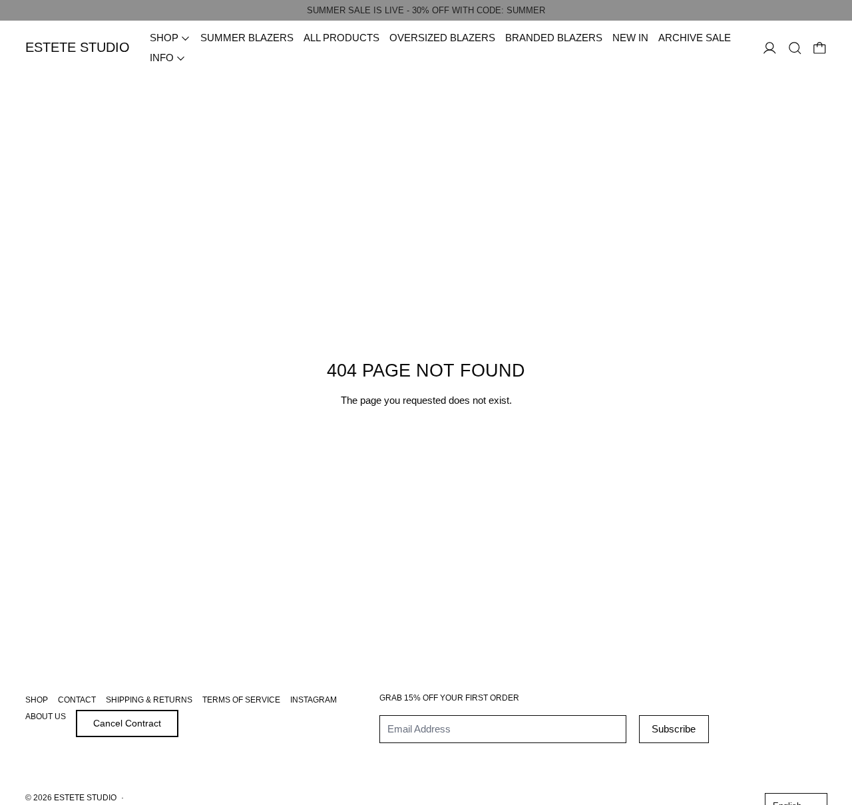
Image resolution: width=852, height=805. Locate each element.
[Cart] (819, 48)
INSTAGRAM (313, 700)
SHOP (36, 700)
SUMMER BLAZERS (247, 37)
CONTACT (77, 700)
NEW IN (630, 37)
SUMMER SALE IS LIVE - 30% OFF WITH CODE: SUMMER (426, 10)
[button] (795, 48)
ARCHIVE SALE (694, 37)
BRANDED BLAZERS (553, 37)
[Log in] (769, 48)
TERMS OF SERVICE (241, 700)
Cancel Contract (127, 723)
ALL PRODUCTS (341, 37)
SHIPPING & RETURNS (149, 700)
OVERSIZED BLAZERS (442, 37)
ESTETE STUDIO (85, 797)
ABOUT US (45, 716)
